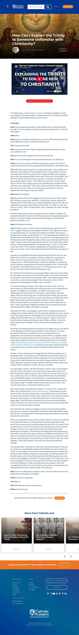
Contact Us (38, 625)
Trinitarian (40, 113)
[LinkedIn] (65, 593)
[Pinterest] (59, 593)
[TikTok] (62, 593)
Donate (67, 6)
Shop (56, 6)
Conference (33, 587)
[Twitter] (50, 593)
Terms (27, 625)
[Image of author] (15, 50)
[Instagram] (56, 593)
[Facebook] (47, 593)
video (15, 31)
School (31, 585)
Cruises (32, 590)
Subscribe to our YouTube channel (39, 101)
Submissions (18, 601)
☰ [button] (8, 6)
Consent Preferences (47, 625)
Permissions (17, 603)
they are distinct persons (40, 391)
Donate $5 (59, 498)
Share (63, 50)
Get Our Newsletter (57, 581)
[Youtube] (53, 593)
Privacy (32, 625)
